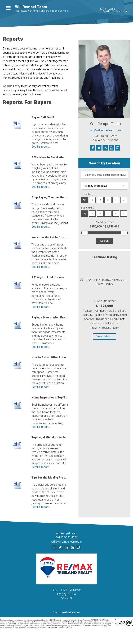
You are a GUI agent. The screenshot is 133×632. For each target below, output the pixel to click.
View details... (104, 336)
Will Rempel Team (31, 7)
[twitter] (60, 548)
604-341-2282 (107, 9)
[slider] (85, 232)
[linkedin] (67, 548)
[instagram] (79, 548)
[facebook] (54, 548)
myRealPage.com (71, 612)
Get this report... (41, 147)
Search (104, 241)
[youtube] (73, 548)
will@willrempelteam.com (113, 11)
